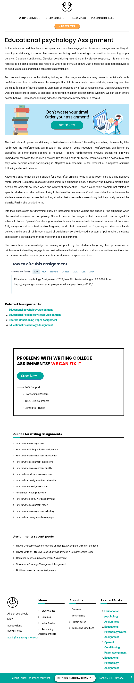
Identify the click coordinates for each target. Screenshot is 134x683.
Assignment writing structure (31, 492)
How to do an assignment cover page (35, 517)
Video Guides (48, 623)
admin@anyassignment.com (23, 637)
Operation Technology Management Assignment (41, 558)
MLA (44, 271)
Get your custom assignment (75, 678)
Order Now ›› (30, 376)
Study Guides (53, 18)
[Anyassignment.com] (67, 11)
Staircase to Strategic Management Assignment (41, 564)
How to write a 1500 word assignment (35, 499)
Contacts (76, 609)
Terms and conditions (83, 628)
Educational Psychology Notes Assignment (35, 314)
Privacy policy (79, 622)
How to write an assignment (30, 443)
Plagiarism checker (103, 18)
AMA (91, 271)
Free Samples (78, 18)
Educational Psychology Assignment (31, 325)
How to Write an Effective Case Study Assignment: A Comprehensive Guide (54, 552)
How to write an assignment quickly (34, 468)
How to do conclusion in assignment (34, 474)
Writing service (28, 18)
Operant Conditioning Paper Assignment (33, 320)
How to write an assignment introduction (36, 455)
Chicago (65, 271)
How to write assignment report (32, 505)
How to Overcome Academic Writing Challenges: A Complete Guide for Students (57, 545)
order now (67, 125)
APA (36, 271)
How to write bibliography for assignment (37, 449)
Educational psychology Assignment (31, 309)
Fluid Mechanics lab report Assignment (36, 570)
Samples (46, 617)
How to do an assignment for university (36, 480)
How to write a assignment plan (32, 486)
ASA (75, 271)
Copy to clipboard (23, 284)
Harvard (54, 271)
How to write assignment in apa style (34, 462)
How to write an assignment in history (35, 511)
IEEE (83, 271)
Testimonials (78, 615)
